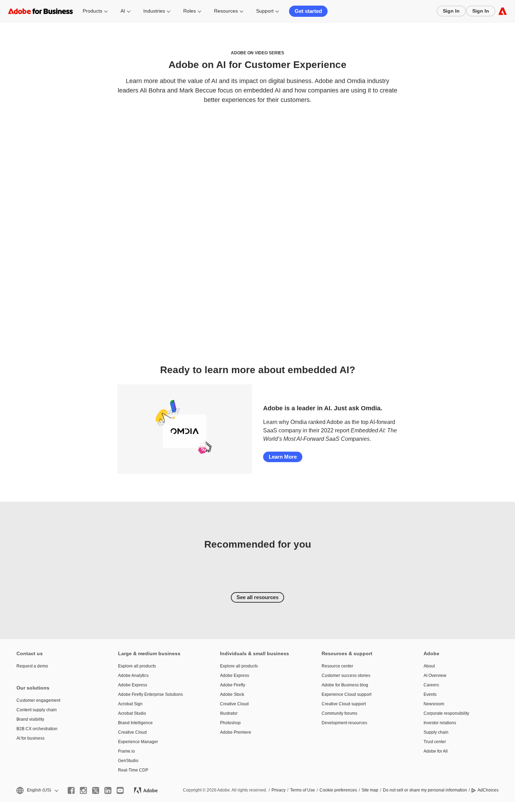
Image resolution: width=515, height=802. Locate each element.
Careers (431, 685)
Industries (154, 11)
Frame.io (126, 751)
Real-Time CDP (133, 770)
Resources (226, 11)
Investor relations (440, 722)
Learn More (283, 457)
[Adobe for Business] (502, 11)
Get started (308, 11)
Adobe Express (132, 685)
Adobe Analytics (133, 675)
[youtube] (120, 790)
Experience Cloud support (346, 694)
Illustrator (229, 713)
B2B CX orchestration (36, 728)
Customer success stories (346, 675)
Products (92, 11)
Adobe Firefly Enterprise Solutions (150, 694)
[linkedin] (107, 790)
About (429, 666)
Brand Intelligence (135, 722)
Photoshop (230, 722)
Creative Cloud (132, 732)
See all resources (257, 597)
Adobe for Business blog (345, 685)
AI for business (30, 738)
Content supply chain (36, 709)
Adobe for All (436, 751)
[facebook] (71, 790)
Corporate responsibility (446, 713)
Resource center (337, 666)
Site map (370, 790)
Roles (189, 11)
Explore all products (137, 666)
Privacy (279, 790)
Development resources (344, 722)
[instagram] (83, 790)
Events (430, 694)
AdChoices (488, 790)
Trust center (435, 741)
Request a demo (32, 666)
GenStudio (128, 760)
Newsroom (434, 703)
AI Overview (435, 675)
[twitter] (95, 790)
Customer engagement (38, 700)
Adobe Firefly (232, 685)
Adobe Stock (232, 694)
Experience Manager (138, 741)
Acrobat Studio (132, 713)
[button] (36, 790)
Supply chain (436, 732)
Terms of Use (302, 790)
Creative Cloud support (344, 703)
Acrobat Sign (130, 703)
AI (123, 11)
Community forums (339, 713)
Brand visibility (30, 719)
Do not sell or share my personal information (425, 790)
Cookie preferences (338, 790)
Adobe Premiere (235, 732)
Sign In (451, 11)
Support (265, 11)
